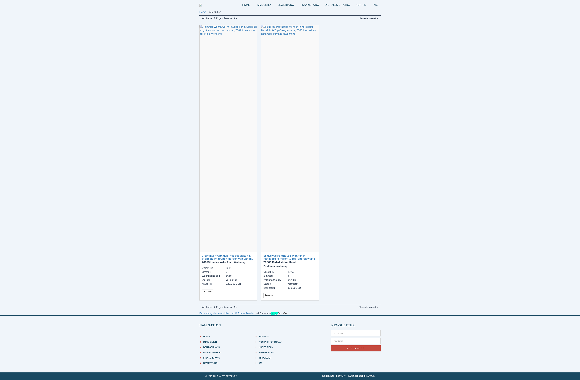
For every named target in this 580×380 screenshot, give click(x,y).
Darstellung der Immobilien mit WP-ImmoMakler (226, 313)
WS (376, 4)
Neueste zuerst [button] (368, 18)
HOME (246, 4)
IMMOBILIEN (264, 4)
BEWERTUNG (286, 4)
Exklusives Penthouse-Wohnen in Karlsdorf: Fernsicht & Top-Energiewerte (289, 257)
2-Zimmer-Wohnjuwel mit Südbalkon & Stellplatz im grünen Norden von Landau (227, 257)
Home (202, 11)
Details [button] (208, 291)
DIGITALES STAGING (337, 4)
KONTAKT (361, 4)
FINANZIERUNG (309, 4)
